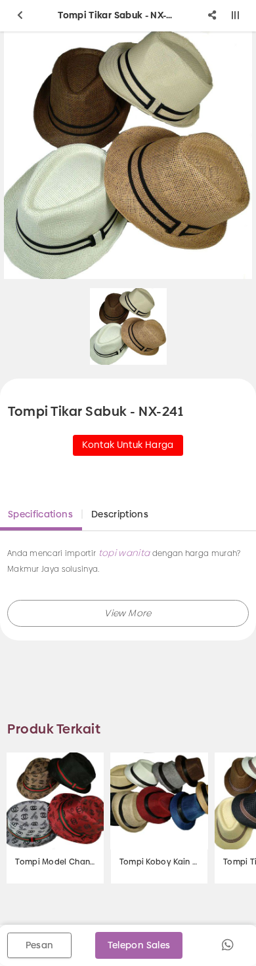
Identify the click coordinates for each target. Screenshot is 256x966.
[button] (128, 613)
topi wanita (124, 552)
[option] (128, 326)
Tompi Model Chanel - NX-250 (55, 862)
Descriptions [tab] (119, 514)
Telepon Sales (139, 945)
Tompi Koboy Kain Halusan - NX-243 (159, 862)
